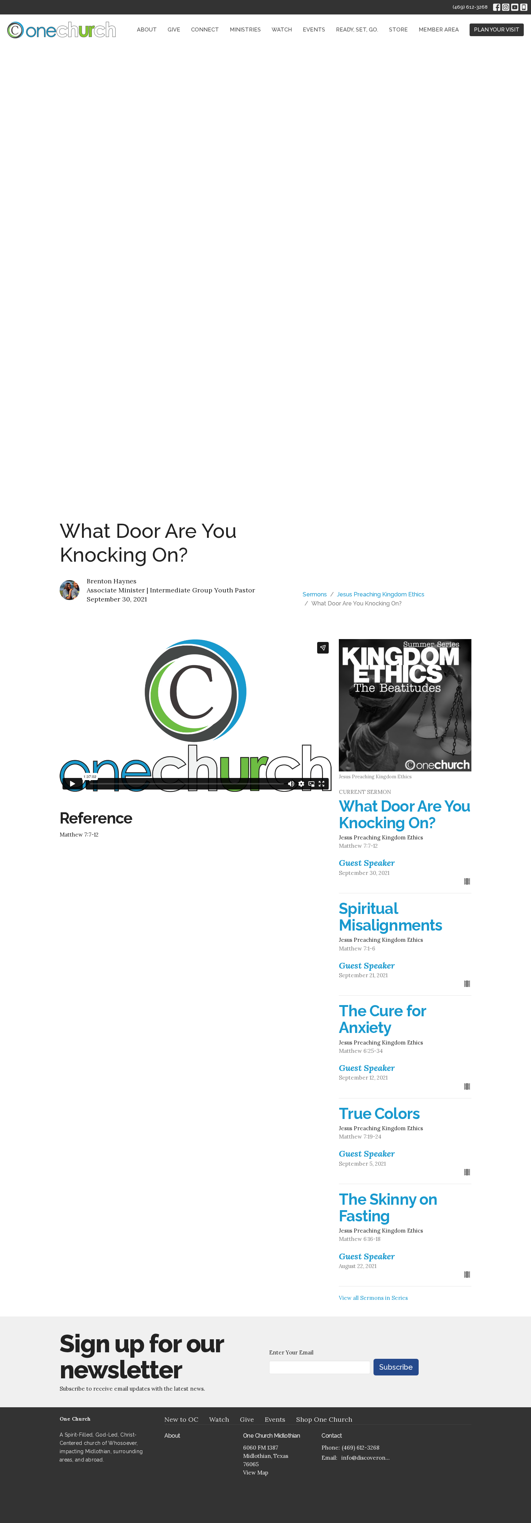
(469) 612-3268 (470, 7)
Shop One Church (324, 1419)
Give (174, 29)
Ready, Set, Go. (357, 29)
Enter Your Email (291, 1352)
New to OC (181, 1419)
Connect (205, 29)
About (147, 29)
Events (314, 29)
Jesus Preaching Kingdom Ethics (380, 594)
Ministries (245, 29)
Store (398, 29)
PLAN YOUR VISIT (496, 29)
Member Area (439, 29)
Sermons (315, 594)
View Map (255, 1472)
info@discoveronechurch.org (367, 1457)
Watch (282, 29)
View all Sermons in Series (373, 1297)
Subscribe (396, 1367)
